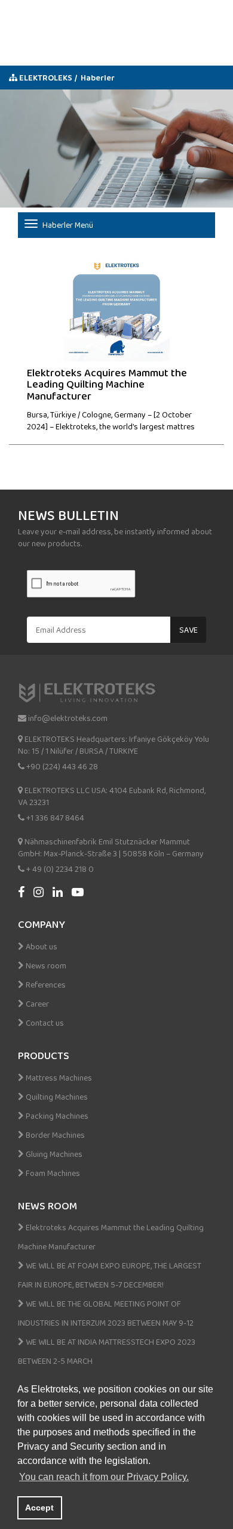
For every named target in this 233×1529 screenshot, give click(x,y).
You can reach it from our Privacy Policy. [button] (104, 1477)
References (45, 985)
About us (40, 946)
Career (36, 1004)
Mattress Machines (58, 1078)
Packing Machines (56, 1116)
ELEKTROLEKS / (47, 77)
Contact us (44, 1023)
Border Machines (54, 1135)
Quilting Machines (56, 1097)
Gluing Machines (53, 1154)
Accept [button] (39, 1507)
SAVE (188, 630)
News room (45, 965)
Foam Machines (52, 1173)
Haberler (98, 77)
